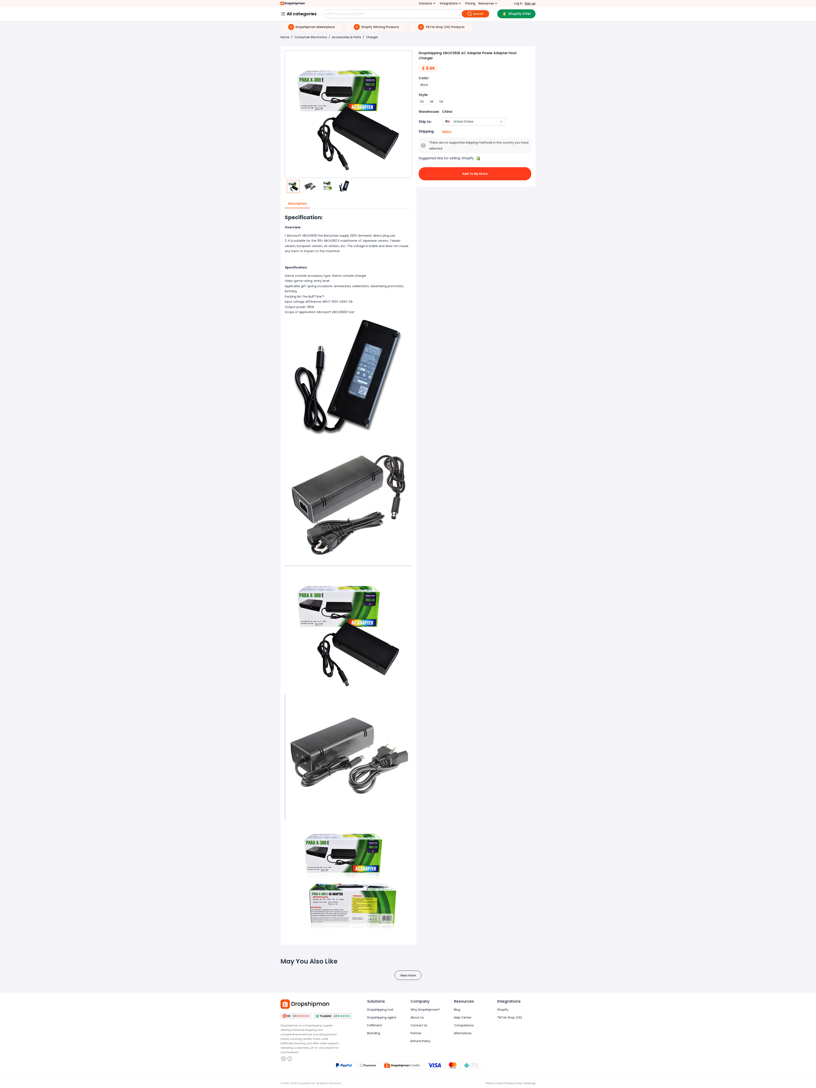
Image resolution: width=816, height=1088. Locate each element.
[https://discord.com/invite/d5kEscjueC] (289, 1058)
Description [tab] (297, 203)
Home (284, 37)
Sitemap (530, 1083)
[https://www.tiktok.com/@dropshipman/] (283, 1058)
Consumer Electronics (310, 37)
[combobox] (467, 121)
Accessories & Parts (346, 37)
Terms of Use (494, 1083)
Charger (372, 37)
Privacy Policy (513, 1083)
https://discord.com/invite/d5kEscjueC (290, 1058)
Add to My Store (475, 174)
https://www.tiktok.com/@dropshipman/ (284, 1058)
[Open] (501, 122)
